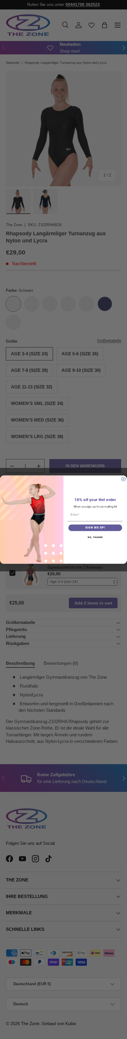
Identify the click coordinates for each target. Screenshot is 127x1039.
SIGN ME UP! (95, 527)
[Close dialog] (123, 479)
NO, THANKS (95, 537)
